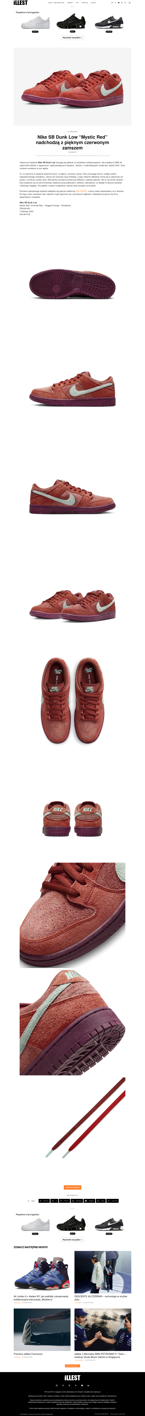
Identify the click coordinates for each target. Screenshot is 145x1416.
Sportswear (79, 1360)
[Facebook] (125, 2)
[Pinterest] (75, 1385)
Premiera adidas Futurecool (28, 1353)
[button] (129, 2)
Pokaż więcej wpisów (72, 1366)
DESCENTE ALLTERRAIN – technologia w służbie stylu (100, 1297)
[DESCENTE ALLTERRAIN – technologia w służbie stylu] (102, 1272)
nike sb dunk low (72, 1195)
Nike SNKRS (81, 191)
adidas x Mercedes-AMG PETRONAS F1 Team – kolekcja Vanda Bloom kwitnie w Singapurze (100, 1355)
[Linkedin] (88, 1385)
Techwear (78, 1303)
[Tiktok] (115, 2)
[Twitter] (122, 2)
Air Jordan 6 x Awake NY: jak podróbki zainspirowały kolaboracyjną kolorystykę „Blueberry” (41, 1297)
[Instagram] (112, 2)
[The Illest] (21, 2)
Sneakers (72, 152)
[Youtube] (118, 2)
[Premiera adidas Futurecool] (42, 1330)
